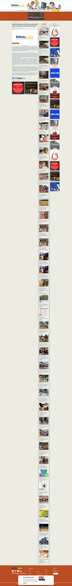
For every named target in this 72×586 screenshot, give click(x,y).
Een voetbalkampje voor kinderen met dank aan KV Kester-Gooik (43, 195)
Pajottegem (16, 22)
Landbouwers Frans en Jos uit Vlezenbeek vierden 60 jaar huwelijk (43, 439)
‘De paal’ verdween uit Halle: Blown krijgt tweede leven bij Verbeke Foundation (43, 534)
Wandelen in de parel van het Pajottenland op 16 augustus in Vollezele (43, 208)
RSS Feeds (44, 10)
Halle (45, 573)
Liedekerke (38, 575)
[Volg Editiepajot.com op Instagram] (15, 571)
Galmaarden (18, 80)
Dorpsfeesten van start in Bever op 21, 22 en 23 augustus (43, 480)
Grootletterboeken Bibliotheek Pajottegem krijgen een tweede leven (43, 466)
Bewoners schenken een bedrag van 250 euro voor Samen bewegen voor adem (43, 263)
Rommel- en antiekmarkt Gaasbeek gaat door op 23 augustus (43, 305)
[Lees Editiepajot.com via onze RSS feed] (21, 571)
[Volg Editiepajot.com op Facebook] (13, 571)
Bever (29, 571)
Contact (48, 10)
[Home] (18, 5)
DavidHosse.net (54, 583)
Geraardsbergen (39, 573)
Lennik (29, 575)
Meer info (24, 583)
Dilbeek (38, 571)
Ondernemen (28, 10)
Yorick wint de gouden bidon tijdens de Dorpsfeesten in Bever (43, 372)
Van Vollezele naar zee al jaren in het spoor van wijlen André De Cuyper (43, 119)
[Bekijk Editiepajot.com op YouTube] (18, 571)
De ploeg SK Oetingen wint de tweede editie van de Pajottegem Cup (43, 331)
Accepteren (41, 577)
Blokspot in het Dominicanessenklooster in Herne (43, 38)
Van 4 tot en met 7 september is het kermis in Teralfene (43, 318)
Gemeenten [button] (22, 10)
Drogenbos (46, 571)
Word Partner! (56, 573)
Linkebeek (46, 575)
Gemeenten (30, 568)
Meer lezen (41, 40)
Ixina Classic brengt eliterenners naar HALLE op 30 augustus (43, 547)
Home (18, 10)
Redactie (33, 10)
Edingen (29, 573)
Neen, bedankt (42, 579)
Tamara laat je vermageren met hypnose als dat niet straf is (43, 221)
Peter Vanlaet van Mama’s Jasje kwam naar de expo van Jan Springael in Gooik (43, 344)
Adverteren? (39, 10)
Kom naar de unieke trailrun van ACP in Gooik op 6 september (43, 493)
